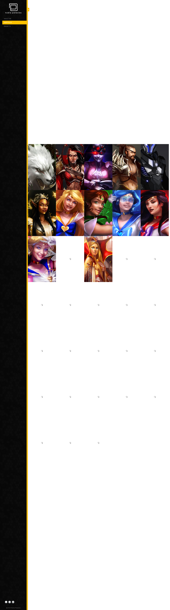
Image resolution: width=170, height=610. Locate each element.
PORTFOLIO (8, 22)
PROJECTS (7, 26)
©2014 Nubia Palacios (13, 608)
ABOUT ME (7, 19)
